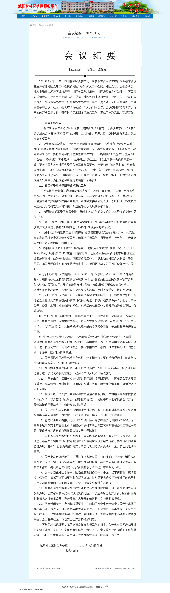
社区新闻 (101, 16)
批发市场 (135, 16)
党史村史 (68, 16)
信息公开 (113, 16)
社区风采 (45, 16)
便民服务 (124, 16)
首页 (23, 16)
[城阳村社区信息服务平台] (40, 7)
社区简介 (34, 16)
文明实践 (90, 16)
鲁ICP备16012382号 (98, 587)
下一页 (114, 568)
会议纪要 (50, 25)
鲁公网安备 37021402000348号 (31, 589)
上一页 (49, 568)
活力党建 (56, 16)
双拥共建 (79, 16)
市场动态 (147, 16)
